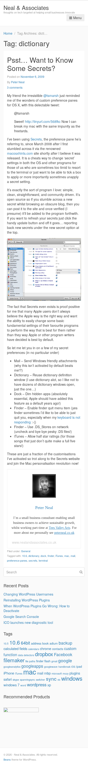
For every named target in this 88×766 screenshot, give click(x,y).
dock (43, 556)
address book (40, 643)
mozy (66, 673)
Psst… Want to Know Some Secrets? (40, 64)
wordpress (36, 684)
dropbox (44, 654)
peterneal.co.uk (64, 532)
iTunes (59, 556)
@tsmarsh (51, 95)
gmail (54, 661)
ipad (79, 666)
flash (47, 661)
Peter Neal (18, 82)
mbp (47, 673)
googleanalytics (12, 666)
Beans (7, 759)
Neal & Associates (26, 7)
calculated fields (15, 648)
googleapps (32, 666)
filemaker (14, 660)
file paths (30, 661)
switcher (40, 679)
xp (49, 684)
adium (54, 643)
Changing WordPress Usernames (28, 594)
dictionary (33, 556)
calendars (33, 649)
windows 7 (11, 684)
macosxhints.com (20, 153)
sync (51, 678)
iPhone (9, 673)
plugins (74, 673)
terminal (43, 560)
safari (8, 679)
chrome (45, 648)
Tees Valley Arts (59, 528)
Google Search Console (21, 616)
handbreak (64, 666)
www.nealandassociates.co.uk (34, 542)
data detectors (26, 655)
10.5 (6, 643)
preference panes (17, 560)
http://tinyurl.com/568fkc (43, 121)
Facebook (63, 654)
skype (16, 679)
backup (65, 643)
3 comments (15, 87)
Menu (77, 17)
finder (51, 556)
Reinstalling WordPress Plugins (27, 600)
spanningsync (27, 679)
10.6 (24, 556)
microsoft (57, 673)
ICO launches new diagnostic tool (28, 622)
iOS (73, 666)
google (65, 660)
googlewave (50, 666)
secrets (33, 560)
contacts (57, 648)
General (25, 551)
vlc (58, 679)
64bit (25, 643)
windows (71, 678)
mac (66, 556)
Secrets (36, 139)
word (23, 685)
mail (73, 556)
